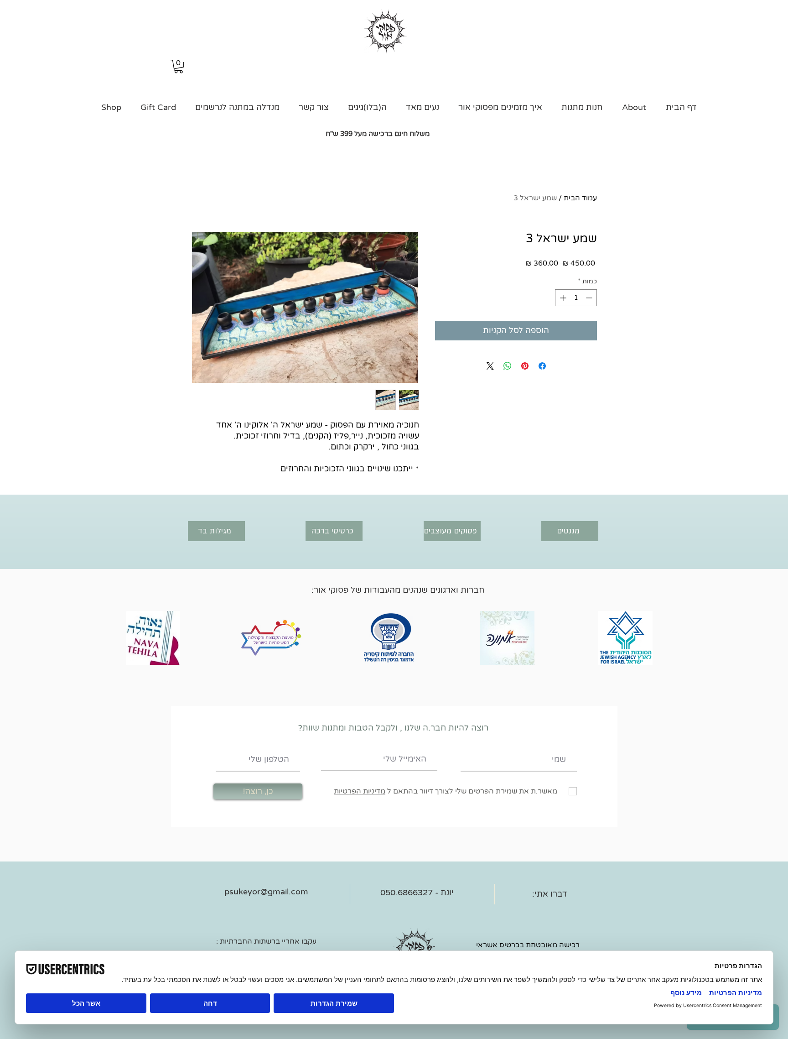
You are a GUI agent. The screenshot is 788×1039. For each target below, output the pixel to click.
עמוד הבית (580, 198)
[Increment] (562, 298)
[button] (179, 66)
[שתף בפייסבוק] (542, 365)
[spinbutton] (576, 298)
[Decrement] (590, 298)
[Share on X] (490, 365)
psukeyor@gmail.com (266, 892)
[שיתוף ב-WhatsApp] (507, 365)
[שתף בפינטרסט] (524, 365)
